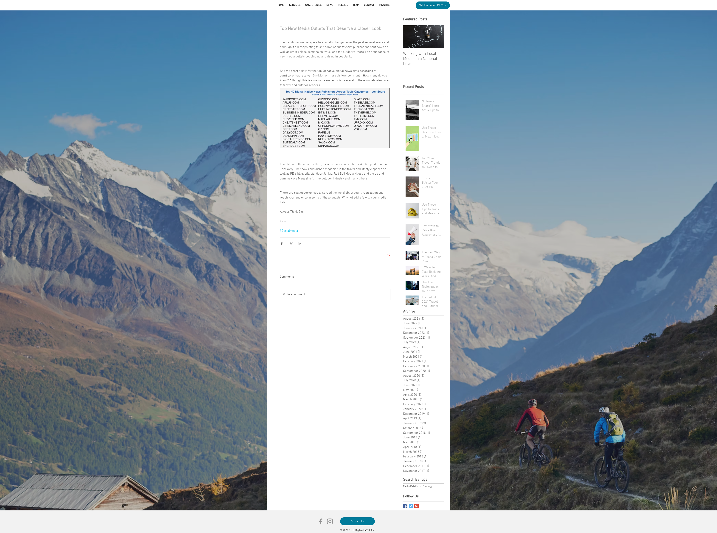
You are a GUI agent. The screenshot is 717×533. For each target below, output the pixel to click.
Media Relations (412, 486)
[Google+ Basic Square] (416, 506)
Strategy (427, 486)
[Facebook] (321, 521)
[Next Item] (438, 37)
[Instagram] (330, 521)
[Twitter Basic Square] (411, 506)
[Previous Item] (409, 37)
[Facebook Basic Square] (405, 506)
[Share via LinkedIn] (300, 243)
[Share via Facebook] (281, 243)
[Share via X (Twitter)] (291, 243)
